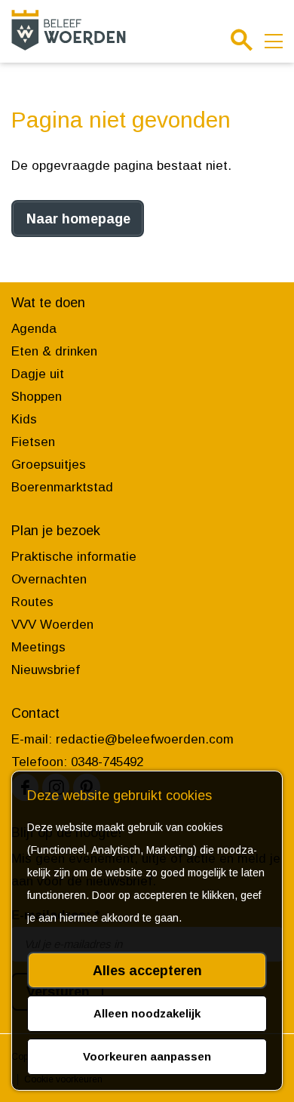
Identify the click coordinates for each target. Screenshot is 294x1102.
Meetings (38, 647)
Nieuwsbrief (45, 670)
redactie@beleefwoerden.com (145, 739)
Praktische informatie (73, 556)
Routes (32, 602)
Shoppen (36, 396)
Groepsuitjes (48, 464)
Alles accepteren (147, 970)
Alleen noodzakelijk (147, 1013)
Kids (24, 419)
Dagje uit (37, 374)
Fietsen (33, 442)
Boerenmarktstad (62, 487)
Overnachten (49, 579)
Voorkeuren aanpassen (147, 1056)
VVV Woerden (52, 624)
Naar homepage (78, 218)
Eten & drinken (54, 351)
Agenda (34, 329)
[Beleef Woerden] (68, 30)
